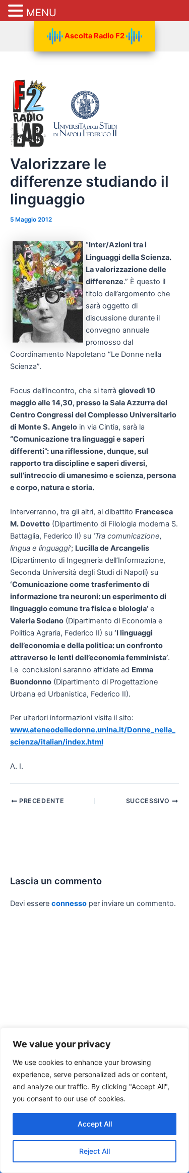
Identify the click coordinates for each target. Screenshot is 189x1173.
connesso (69, 903)
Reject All (94, 1151)
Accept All (95, 1123)
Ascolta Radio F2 (94, 35)
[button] (17, 11)
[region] (94, 1100)
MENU (41, 13)
